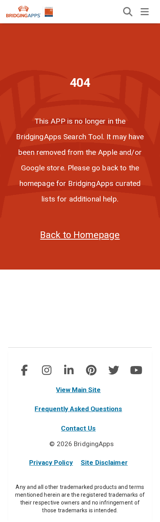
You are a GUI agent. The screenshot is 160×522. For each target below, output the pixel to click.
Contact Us (78, 428)
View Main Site (78, 390)
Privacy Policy (51, 462)
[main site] (35, 12)
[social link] (24, 370)
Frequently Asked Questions (78, 409)
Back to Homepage (80, 234)
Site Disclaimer (104, 462)
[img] (128, 11)
